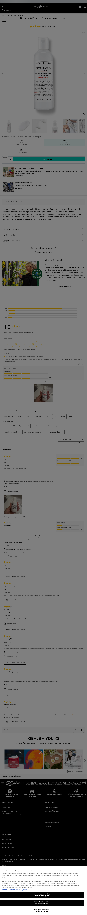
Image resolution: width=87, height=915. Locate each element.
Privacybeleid (23, 890)
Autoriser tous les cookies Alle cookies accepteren (42, 894)
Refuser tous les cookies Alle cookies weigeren (41, 902)
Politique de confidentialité (10, 890)
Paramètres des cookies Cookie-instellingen (41, 910)
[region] (43, 890)
